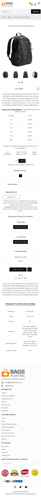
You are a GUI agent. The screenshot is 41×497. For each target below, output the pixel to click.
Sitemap (3, 393)
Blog (2, 421)
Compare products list (8, 427)
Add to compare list (29, 269)
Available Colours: (20, 171)
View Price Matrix (20, 227)
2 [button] (22, 82)
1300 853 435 (9, 386)
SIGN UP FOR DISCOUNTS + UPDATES (14, 459)
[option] (6, 74)
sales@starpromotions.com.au (13, 207)
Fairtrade (4, 439)
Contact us (4, 411)
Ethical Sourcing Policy (8, 436)
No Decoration (21, 251)
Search (36, 11)
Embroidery (21, 222)
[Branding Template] (38, 88)
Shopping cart (5, 455)
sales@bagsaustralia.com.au (13, 382)
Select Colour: (13, 184)
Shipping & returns (7, 399)
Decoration (4, 408)
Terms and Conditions (8, 396)
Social (20, 275)
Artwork (3, 402)
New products (5, 430)
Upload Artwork (11, 192)
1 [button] (19, 82)
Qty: (16, 160)
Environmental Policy (7, 433)
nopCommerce (24, 492)
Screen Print (21, 237)
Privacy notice (5, 405)
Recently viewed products (9, 424)
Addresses (4, 452)
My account (4, 446)
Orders (3, 449)
